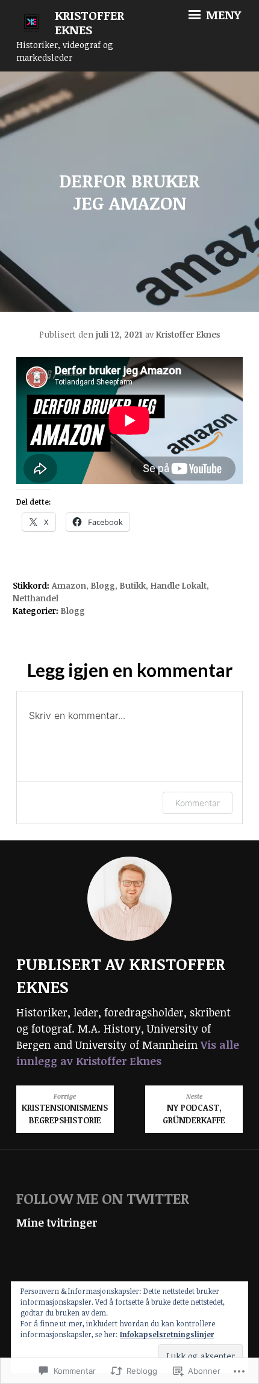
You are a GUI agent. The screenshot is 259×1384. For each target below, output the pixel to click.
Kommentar (197, 803)
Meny (222, 14)
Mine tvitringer (56, 1222)
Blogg (103, 585)
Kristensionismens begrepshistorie (65, 1109)
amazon (69, 585)
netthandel (35, 598)
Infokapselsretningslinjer (167, 1334)
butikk (133, 585)
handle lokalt (179, 585)
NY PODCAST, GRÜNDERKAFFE (194, 1109)
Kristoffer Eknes (89, 22)
